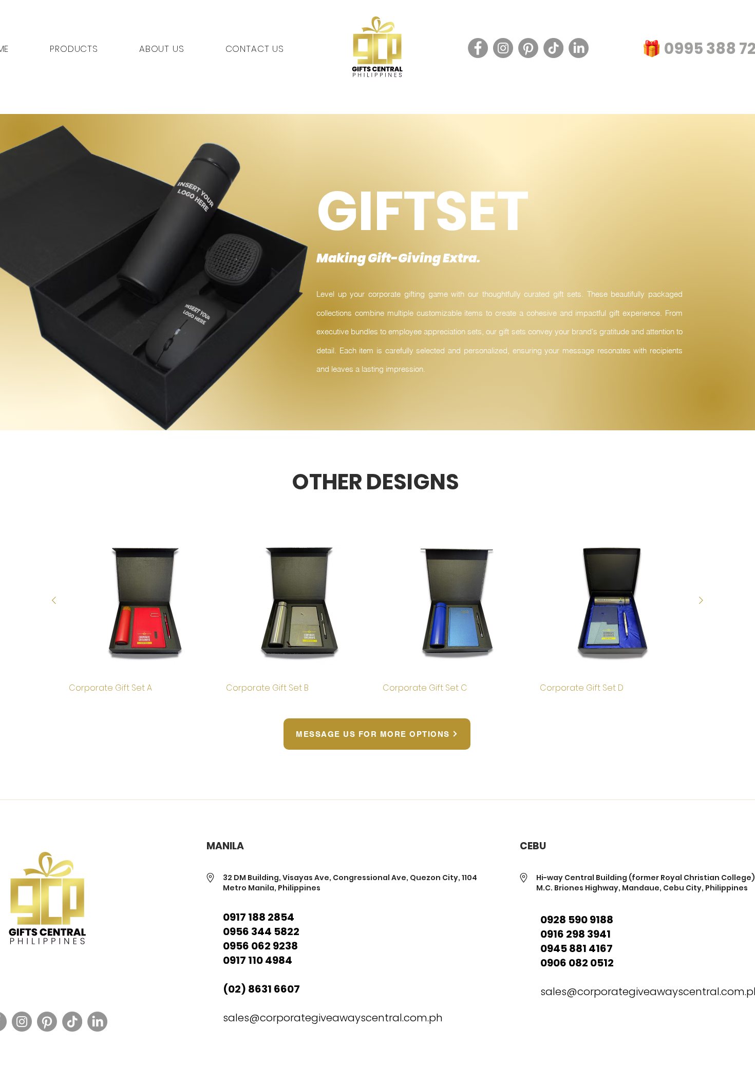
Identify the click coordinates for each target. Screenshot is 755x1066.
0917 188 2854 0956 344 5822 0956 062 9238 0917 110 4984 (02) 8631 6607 (261, 953)
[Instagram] (503, 48)
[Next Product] (701, 600)
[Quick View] (142, 600)
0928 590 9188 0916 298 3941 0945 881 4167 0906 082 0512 (577, 941)
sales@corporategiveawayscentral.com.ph (333, 1018)
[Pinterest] (528, 48)
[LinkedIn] (579, 48)
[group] (377, 610)
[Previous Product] (54, 600)
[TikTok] (553, 48)
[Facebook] (478, 48)
